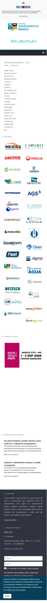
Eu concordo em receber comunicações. (22, 568)
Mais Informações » (11, 454)
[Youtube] (26, 7)
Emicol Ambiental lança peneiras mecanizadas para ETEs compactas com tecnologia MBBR (21, 12)
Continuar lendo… (10, 520)
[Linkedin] (29, 7)
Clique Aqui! (8, 532)
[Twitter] (20, 7)
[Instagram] (23, 7)
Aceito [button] (7, 596)
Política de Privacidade (24, 576)
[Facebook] (18, 7)
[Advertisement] (23, 404)
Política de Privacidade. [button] (16, 590)
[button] (23, 3)
